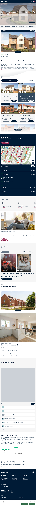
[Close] (34, 501)
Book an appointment (4, 478)
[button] (8, 263)
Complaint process (25, 479)
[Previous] (16, 51)
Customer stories (14, 478)
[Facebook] (2, 486)
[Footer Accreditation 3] (12, 491)
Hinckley (18, 12)
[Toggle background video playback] (34, 12)
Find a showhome (3, 479)
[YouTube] (7, 486)
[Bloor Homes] (4, 1)
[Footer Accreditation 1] (3, 491)
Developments (7, 12)
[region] (18, 503)
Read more (3, 69)
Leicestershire (13, 12)
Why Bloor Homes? (15, 479)
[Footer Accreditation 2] (8, 491)
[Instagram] (4, 486)
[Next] (19, 51)
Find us (24, 478)
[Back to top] (33, 472)
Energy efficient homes (4, 480)
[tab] (5, 252)
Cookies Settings (3, 497)
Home (2, 12)
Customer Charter (21, 497)
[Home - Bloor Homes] (5, 472)
